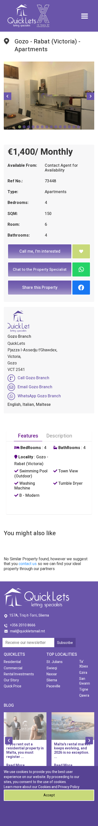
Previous (7, 96)
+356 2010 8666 (22, 625)
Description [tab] (59, 435)
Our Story (11, 680)
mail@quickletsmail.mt (27, 631)
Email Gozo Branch (35, 387)
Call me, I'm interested (39, 251)
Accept (49, 795)
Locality (25, 457)
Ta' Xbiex (83, 664)
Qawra (84, 695)
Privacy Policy (68, 787)
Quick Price (12, 686)
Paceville (53, 686)
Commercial (13, 668)
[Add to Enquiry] (81, 251)
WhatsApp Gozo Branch (39, 396)
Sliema (51, 680)
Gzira (83, 672)
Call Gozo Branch (33, 378)
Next (90, 96)
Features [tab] (28, 435)
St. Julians (54, 662)
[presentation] (9, 740)
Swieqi (51, 668)
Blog (9, 705)
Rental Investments (19, 674)
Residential (12, 662)
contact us (28, 564)
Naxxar (51, 674)
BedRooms (30, 448)
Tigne (83, 689)
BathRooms (68, 448)
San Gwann (84, 681)
